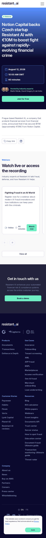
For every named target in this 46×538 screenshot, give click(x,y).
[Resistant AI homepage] (23, 325)
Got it (33, 530)
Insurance (29, 345)
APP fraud (29, 362)
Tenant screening (33, 353)
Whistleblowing (9, 495)
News (4, 474)
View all (23, 254)
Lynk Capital (7, 417)
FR (27, 510)
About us (6, 470)
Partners (6, 483)
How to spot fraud (33, 434)
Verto (4, 413)
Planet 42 (6, 422)
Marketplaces (31, 370)
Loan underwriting (33, 390)
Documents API (32, 422)
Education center (33, 438)
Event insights (31, 417)
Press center (8, 491)
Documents (7, 345)
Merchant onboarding (30, 384)
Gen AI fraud (31, 378)
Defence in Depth (10, 353)
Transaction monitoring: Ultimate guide (34, 453)
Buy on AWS (7, 479)
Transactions (8, 349)
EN (22, 510)
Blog (27, 400)
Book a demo (23, 298)
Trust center (31, 426)
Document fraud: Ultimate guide (33, 444)
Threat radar (31, 459)
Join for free (23, 99)
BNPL (27, 366)
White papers (31, 409)
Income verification (34, 374)
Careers (6, 487)
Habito (5, 405)
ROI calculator (31, 405)
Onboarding (30, 349)
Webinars (29, 413)
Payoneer (6, 400)
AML (27, 357)
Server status (31, 430)
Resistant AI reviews (7, 427)
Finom (4, 409)
